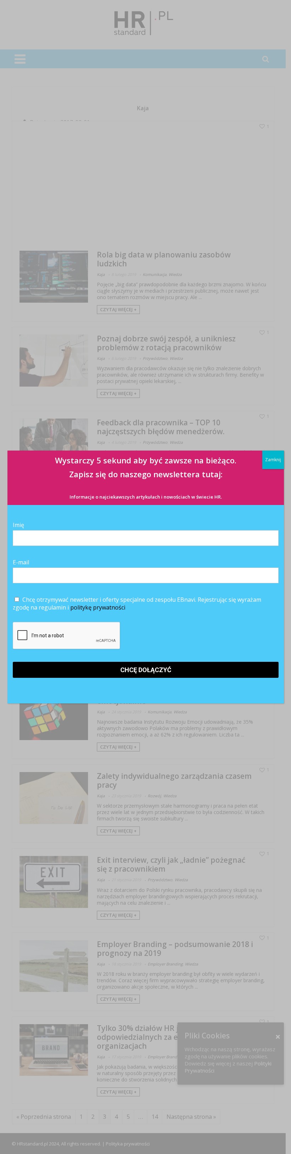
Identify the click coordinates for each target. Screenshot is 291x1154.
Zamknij (273, 460)
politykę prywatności (97, 607)
